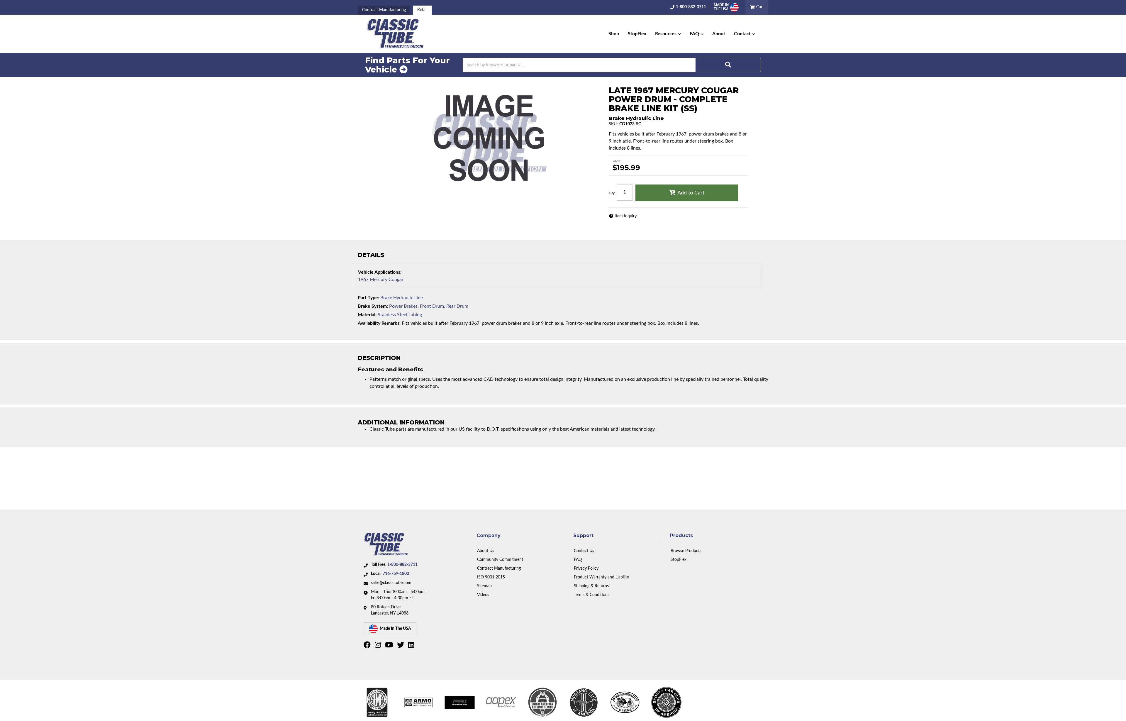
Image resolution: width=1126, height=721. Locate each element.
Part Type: (368, 297)
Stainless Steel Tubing (400, 314)
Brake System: (373, 306)
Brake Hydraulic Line (401, 297)
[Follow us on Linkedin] (412, 646)
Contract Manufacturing (384, 10)
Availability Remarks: (379, 323)
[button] (668, 34)
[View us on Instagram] (378, 646)
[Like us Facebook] (368, 646)
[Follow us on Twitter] (401, 646)
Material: (367, 314)
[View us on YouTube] (389, 646)
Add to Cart (690, 193)
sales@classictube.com (391, 583)
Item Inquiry (626, 216)
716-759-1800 (396, 574)
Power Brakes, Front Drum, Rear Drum (428, 306)
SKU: (613, 124)
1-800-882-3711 (402, 565)
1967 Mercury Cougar (380, 279)
